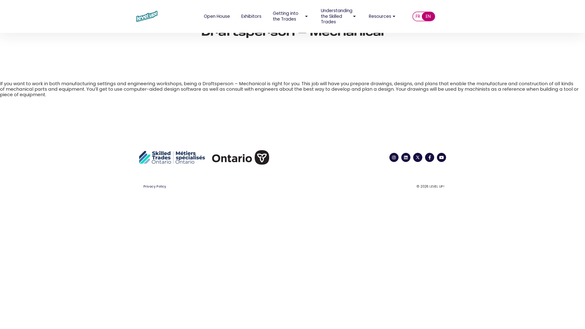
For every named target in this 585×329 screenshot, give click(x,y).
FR (418, 16)
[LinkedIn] (405, 157)
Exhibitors (251, 16)
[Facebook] (429, 157)
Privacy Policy (155, 186)
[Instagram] (394, 157)
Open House (217, 16)
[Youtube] (441, 157)
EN (428, 16)
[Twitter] (417, 157)
